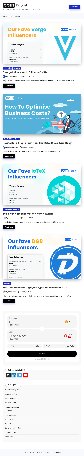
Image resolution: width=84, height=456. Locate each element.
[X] (8, 375)
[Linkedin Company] (13, 375)
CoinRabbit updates (11, 139)
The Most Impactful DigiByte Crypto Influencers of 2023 (35, 287)
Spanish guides (11, 432)
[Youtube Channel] (25, 375)
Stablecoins (11, 415)
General (17, 68)
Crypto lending (11, 394)
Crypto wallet (10, 403)
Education (8, 68)
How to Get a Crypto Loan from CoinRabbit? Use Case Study (37, 143)
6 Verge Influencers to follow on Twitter (25, 72)
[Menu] (67, 6)
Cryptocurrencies (12, 407)
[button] (74, 7)
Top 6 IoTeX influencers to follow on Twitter (28, 213)
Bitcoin (9, 411)
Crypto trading (11, 398)
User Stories (9, 437)
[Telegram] (19, 375)
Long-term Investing (13, 428)
